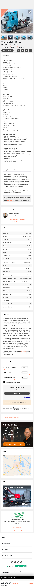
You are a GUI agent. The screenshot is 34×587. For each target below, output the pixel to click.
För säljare (5, 549)
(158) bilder (8, 50)
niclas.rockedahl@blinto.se (17, 219)
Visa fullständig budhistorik (11, 417)
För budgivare (6, 543)
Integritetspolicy (16, 571)
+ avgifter (15, 583)
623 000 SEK (6, 583)
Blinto (3, 537)
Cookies (24, 571)
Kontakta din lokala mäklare (14, 444)
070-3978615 (17, 528)
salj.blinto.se (10, 200)
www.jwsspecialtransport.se (17, 530)
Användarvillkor (6, 571)
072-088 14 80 (13, 221)
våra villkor (6, 186)
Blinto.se (23, 351)
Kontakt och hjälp (7, 555)
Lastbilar (21, 47)
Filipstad (5, 47)
